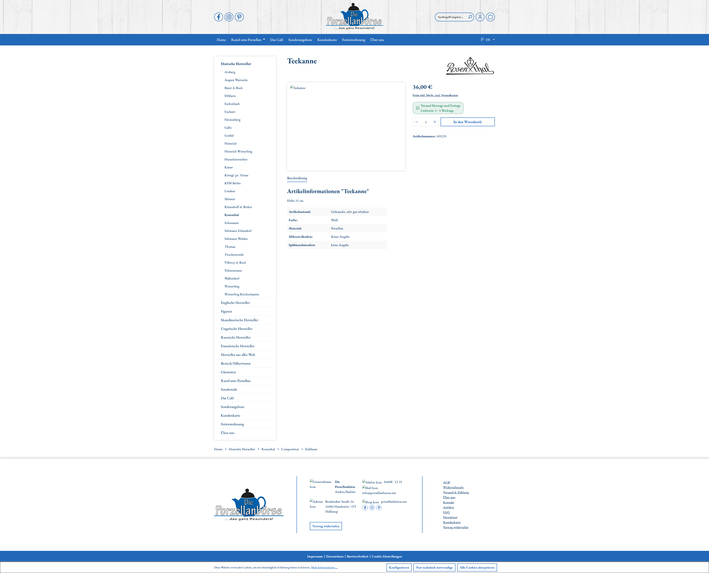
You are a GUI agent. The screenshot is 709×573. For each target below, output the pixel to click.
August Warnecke (236, 80)
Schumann (232, 223)
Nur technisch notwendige (434, 567)
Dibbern (230, 96)
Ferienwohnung (232, 424)
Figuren (226, 311)
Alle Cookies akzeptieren (477, 567)
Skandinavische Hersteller (239, 320)
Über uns (227, 432)
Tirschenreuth (234, 254)
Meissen (230, 199)
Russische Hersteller (236, 337)
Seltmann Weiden (236, 238)
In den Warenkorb (467, 121)
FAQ (446, 512)
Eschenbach (232, 104)
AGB (446, 482)
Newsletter (450, 517)
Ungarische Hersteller (236, 328)
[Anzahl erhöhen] (435, 121)
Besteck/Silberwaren (236, 363)
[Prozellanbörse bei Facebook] (218, 17)
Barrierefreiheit (358, 556)
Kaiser (229, 167)
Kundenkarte (230, 415)
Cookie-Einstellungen (387, 556)
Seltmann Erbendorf (238, 231)
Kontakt (448, 502)
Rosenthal (232, 215)
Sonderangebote (232, 406)
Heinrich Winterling (238, 151)
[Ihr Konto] (480, 17)
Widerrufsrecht (453, 487)
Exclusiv (230, 111)
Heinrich (231, 143)
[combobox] (450, 17)
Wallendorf (232, 278)
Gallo (228, 127)
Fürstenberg (232, 119)
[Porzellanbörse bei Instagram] (229, 17)
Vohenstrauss (233, 270)
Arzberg (230, 72)
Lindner (230, 191)
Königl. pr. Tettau (236, 175)
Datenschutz (335, 556)
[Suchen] (470, 17)
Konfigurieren (399, 567)
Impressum (315, 556)
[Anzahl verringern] (417, 121)
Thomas (230, 246)
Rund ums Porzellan (236, 380)
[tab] (297, 178)
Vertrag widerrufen (325, 526)
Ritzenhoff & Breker (238, 207)
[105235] (346, 125)
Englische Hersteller (235, 302)
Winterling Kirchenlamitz (242, 294)
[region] (346, 125)
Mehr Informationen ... (324, 567)
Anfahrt (448, 507)
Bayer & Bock (234, 88)
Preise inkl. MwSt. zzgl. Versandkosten (435, 95)
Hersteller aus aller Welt (238, 354)
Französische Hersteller (237, 346)
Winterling (232, 286)
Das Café (227, 398)
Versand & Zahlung (456, 492)
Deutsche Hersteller (236, 63)
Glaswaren (228, 372)
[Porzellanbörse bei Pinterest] (239, 17)
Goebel (229, 135)
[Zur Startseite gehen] (354, 16)
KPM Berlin (233, 183)
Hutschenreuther (236, 159)
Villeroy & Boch (235, 262)
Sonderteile (229, 389)
